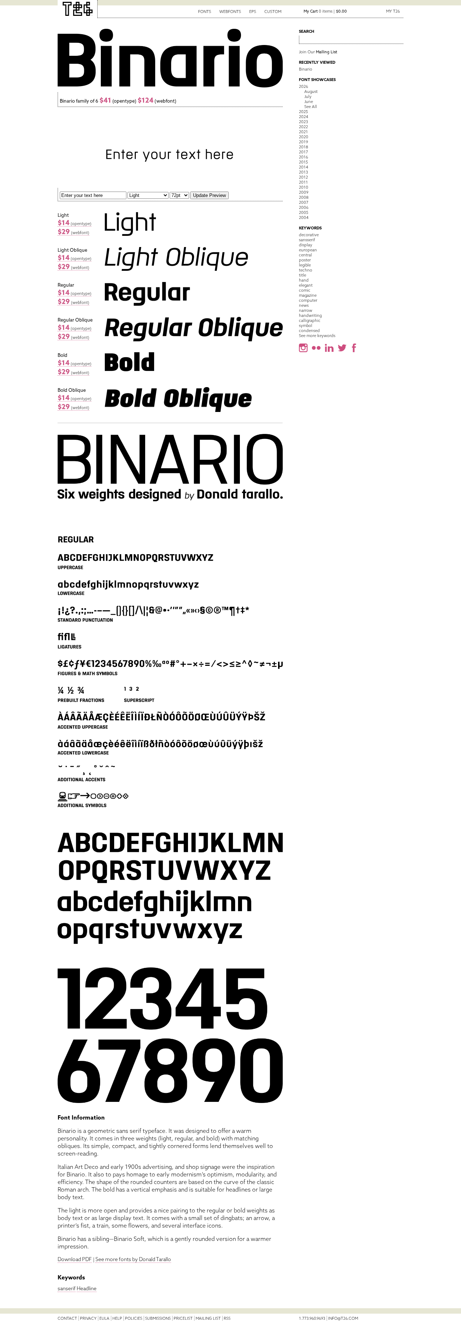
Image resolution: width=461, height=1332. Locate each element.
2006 (303, 207)
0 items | (325, 11)
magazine (308, 295)
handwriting (310, 315)
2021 (303, 131)
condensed (309, 330)
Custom (272, 11)
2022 (303, 126)
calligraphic (310, 320)
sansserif (307, 239)
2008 (303, 197)
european (308, 249)
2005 (303, 212)
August (311, 91)
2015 (303, 162)
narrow (305, 310)
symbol (305, 325)
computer (308, 300)
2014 (303, 167)
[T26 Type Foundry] (78, 9)
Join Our (318, 51)
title (302, 275)
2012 (303, 177)
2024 (303, 116)
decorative (309, 234)
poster (305, 260)
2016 (303, 157)
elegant (306, 285)
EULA (104, 1318)
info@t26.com (343, 1318)
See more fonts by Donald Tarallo (133, 1259)
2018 (303, 146)
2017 (303, 151)
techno (305, 270)
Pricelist (183, 1318)
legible (305, 265)
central (305, 254)
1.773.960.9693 (312, 1318)
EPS (252, 11)
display (305, 244)
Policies (133, 1318)
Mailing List (208, 1318)
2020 (303, 136)
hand (304, 280)
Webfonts (230, 11)
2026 (303, 86)
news (304, 305)
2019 (303, 141)
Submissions (158, 1318)
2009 (303, 192)
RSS (227, 1318)
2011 (303, 182)
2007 (303, 202)
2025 (303, 111)
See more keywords (317, 335)
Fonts (204, 11)
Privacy (88, 1318)
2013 (303, 172)
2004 (304, 217)
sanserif (67, 1288)
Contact (67, 1318)
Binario (305, 69)
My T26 (393, 11)
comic (304, 290)
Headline (87, 1288)
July (308, 96)
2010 (303, 187)
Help (117, 1318)
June (308, 101)
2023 (303, 121)
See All (310, 106)
